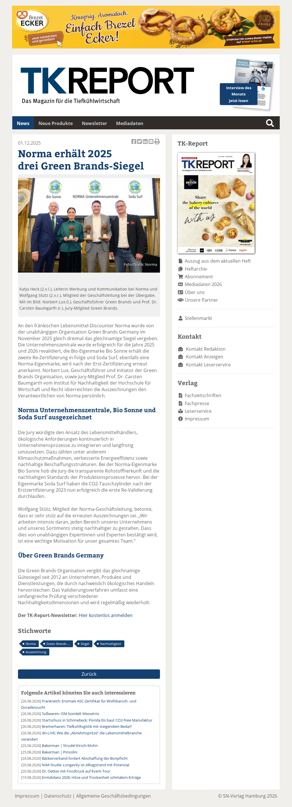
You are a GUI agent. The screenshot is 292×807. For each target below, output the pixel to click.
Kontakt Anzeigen (204, 357)
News (23, 123)
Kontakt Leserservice (208, 364)
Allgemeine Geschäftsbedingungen (113, 796)
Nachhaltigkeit (110, 643)
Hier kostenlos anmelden (106, 615)
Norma (31, 643)
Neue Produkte (55, 123)
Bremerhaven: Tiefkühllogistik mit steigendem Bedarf (86, 726)
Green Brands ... (58, 643)
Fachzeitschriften (203, 395)
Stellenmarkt (198, 318)
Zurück (89, 674)
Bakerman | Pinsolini (59, 752)
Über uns (195, 292)
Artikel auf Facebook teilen (134, 144)
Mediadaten (129, 123)
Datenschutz (57, 796)
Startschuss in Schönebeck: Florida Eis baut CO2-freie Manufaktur (97, 720)
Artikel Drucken (157, 144)
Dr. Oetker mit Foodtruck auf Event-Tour (76, 771)
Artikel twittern (140, 144)
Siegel (85, 643)
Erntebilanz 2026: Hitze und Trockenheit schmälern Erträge (91, 777)
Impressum (197, 419)
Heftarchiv (196, 269)
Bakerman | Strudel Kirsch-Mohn (70, 745)
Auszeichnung (36, 652)
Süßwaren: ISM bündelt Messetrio (70, 713)
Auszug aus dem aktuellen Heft (218, 261)
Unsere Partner (201, 300)
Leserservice (198, 411)
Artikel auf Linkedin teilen (146, 144)
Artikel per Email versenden (151, 144)
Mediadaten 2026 (203, 284)
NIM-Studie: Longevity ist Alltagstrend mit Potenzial (85, 764)
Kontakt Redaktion (206, 349)
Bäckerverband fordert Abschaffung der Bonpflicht (85, 758)
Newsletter (94, 123)
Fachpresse (197, 403)
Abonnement (199, 276)
